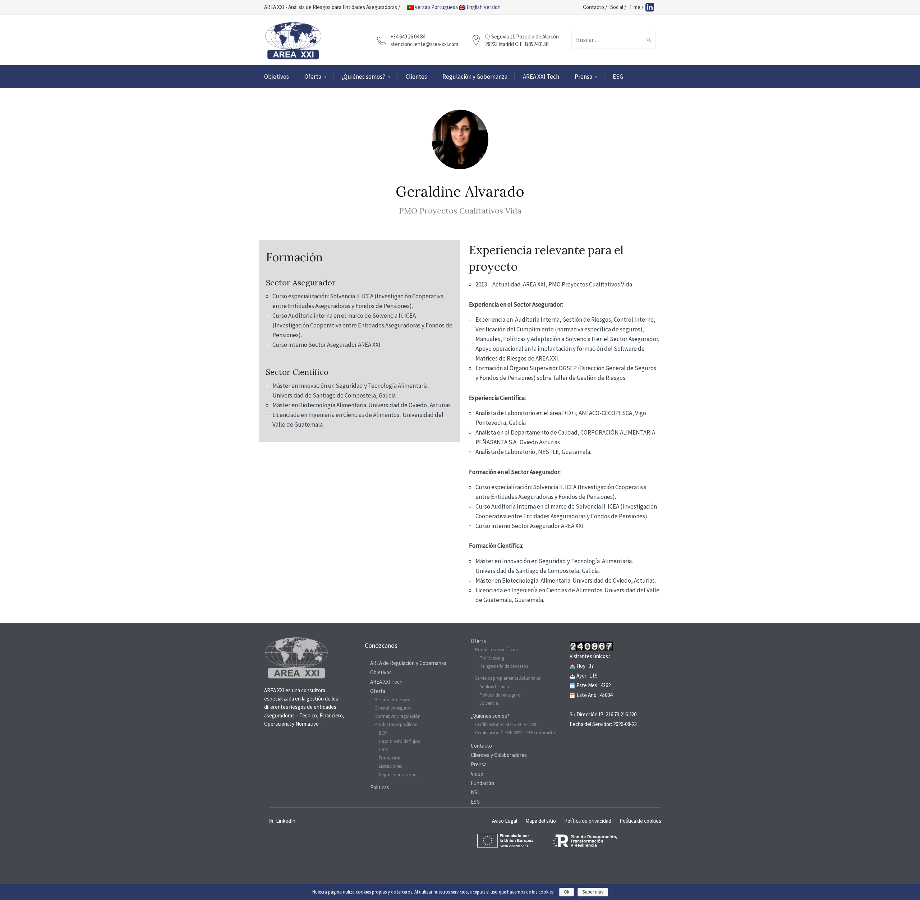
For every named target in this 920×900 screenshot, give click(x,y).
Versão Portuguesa (436, 7)
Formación (389, 758)
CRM (383, 750)
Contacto (593, 7)
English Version (483, 7)
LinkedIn (285, 820)
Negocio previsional (398, 775)
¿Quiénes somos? (363, 77)
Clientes (416, 77)
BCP (383, 733)
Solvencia (488, 703)
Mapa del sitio (540, 820)
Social (616, 7)
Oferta (312, 77)
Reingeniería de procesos (503, 666)
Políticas (379, 787)
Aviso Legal (504, 820)
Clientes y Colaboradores (499, 755)
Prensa (583, 77)
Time (634, 7)
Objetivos (276, 77)
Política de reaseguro (500, 695)
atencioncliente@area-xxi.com (424, 44)
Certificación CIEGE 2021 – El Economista (515, 733)
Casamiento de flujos (399, 741)
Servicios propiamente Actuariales (507, 678)
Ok (566, 892)
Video (477, 773)
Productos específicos (395, 724)
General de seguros (392, 708)
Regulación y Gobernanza (474, 77)
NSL (475, 792)
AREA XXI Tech (541, 77)
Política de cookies (640, 820)
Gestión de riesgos (392, 700)
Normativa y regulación (397, 716)
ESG (618, 77)
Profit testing (491, 658)
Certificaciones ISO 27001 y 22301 (506, 724)
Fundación (482, 783)
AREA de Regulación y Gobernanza (408, 663)
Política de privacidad (587, 820)
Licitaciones (390, 766)
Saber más (592, 892)
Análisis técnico (494, 687)
